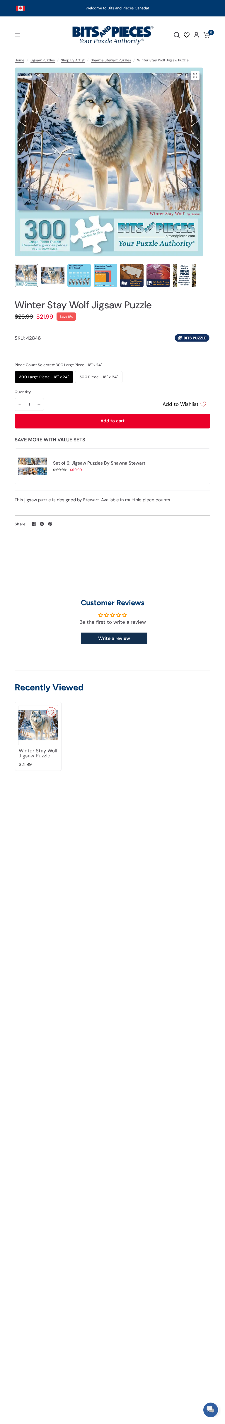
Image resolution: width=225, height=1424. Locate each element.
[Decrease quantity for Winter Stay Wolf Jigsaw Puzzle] (19, 404)
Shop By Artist (73, 60)
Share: (21, 524)
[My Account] (196, 34)
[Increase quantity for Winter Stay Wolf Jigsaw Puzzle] (39, 404)
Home (19, 60)
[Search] (177, 34)
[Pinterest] (50, 523)
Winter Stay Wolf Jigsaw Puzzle (38, 753)
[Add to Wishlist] (51, 712)
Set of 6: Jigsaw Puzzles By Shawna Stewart (99, 463)
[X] (41, 523)
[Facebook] (33, 523)
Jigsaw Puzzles (42, 60)
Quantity (23, 391)
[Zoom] (195, 75)
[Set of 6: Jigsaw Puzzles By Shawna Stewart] (32, 466)
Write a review (114, 638)
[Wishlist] (186, 35)
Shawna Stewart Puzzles (111, 60)
